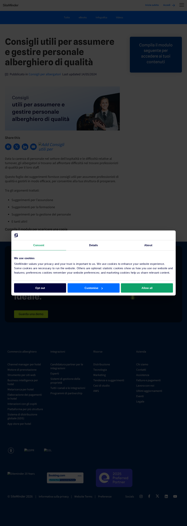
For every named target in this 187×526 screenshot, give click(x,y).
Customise (91, 288)
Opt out (40, 288)
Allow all (147, 288)
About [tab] (148, 245)
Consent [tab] (38, 245)
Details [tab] (93, 245)
